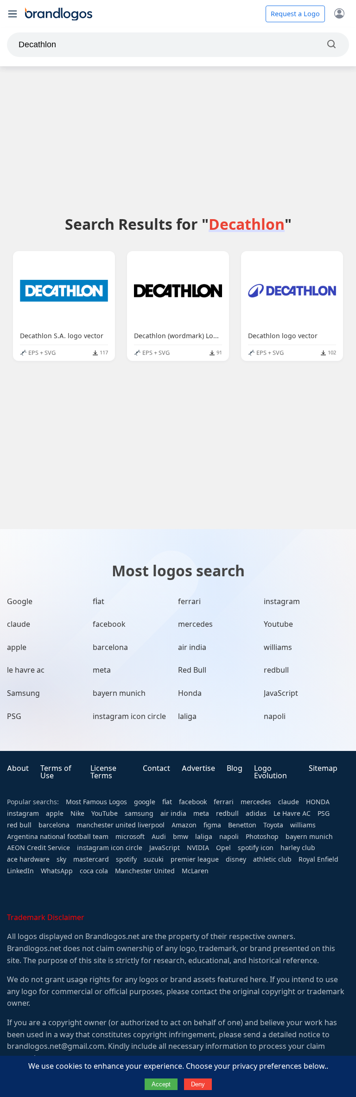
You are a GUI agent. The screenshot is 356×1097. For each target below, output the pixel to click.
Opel (223, 848)
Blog (234, 768)
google (144, 802)
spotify (126, 859)
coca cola (94, 871)
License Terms (103, 772)
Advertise (198, 768)
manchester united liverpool (120, 825)
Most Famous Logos (96, 802)
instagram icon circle (129, 716)
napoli (275, 716)
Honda (190, 693)
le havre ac (25, 670)
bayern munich (119, 693)
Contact (156, 768)
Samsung (23, 693)
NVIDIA (198, 848)
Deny (198, 1084)
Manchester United (145, 871)
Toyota (273, 825)
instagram (282, 601)
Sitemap (323, 768)
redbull (276, 670)
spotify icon (255, 848)
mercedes (195, 624)
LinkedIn (20, 871)
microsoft (130, 836)
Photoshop (262, 836)
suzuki (154, 859)
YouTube (104, 813)
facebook (109, 624)
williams (278, 647)
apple (16, 647)
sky (61, 859)
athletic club (272, 859)
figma (212, 825)
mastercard (91, 859)
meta (102, 670)
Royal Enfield (318, 859)
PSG (14, 716)
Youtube (278, 624)
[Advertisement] (178, 140)
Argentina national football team (57, 836)
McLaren (195, 871)
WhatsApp (57, 871)
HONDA (318, 802)
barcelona (110, 647)
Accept (161, 1084)
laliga (187, 716)
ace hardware (28, 859)
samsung (139, 813)
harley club (297, 848)
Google (19, 601)
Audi (159, 836)
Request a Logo (295, 14)
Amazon (184, 825)
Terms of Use (55, 772)
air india (192, 647)
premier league (195, 859)
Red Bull (192, 670)
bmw (180, 836)
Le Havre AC (292, 813)
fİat (98, 601)
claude (18, 624)
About (18, 768)
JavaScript (281, 693)
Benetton (242, 825)
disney (236, 859)
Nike (77, 813)
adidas (256, 813)
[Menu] (12, 13)
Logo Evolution (270, 772)
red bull (19, 825)
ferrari (189, 601)
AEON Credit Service (38, 848)
